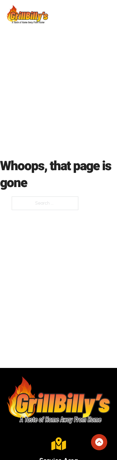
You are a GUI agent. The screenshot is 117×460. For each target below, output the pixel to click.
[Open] (106, 14)
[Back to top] (99, 442)
